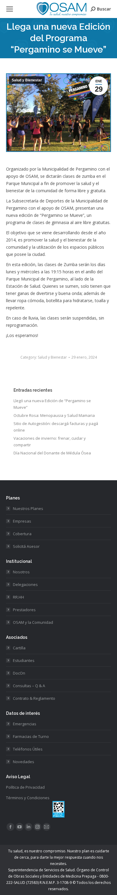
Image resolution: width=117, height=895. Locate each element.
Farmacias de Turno (31, 736)
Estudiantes (23, 660)
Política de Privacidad (25, 787)
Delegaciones (25, 584)
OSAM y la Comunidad (33, 622)
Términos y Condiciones (28, 797)
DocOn (19, 673)
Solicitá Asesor (26, 546)
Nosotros (21, 572)
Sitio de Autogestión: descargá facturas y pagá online (56, 427)
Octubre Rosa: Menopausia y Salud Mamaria (54, 415)
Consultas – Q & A (29, 685)
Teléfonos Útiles (28, 749)
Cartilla (19, 648)
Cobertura (22, 533)
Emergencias (24, 724)
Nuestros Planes (28, 508)
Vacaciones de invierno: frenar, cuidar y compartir (50, 441)
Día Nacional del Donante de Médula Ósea (52, 453)
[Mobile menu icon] (9, 9)
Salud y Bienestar (27, 80)
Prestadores (24, 609)
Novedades (23, 761)
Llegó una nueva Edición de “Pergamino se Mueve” (52, 404)
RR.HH (18, 597)
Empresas (22, 521)
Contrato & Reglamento (34, 698)
